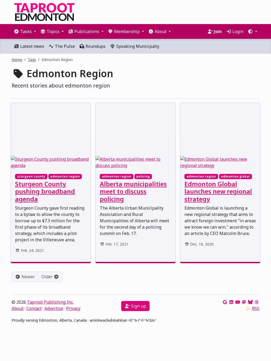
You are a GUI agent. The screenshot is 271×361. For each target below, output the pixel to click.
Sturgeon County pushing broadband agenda (45, 191)
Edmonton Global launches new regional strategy (218, 191)
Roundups (95, 46)
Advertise (53, 308)
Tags (32, 59)
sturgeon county (31, 176)
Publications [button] (86, 31)
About (18, 308)
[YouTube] (237, 302)
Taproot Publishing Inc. (50, 302)
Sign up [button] (138, 306)
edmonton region (65, 176)
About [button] (160, 31)
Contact (34, 308)
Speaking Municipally (137, 46)
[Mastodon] (244, 302)
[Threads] (256, 302)
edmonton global (235, 176)
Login (237, 31)
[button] (252, 31)
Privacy (73, 308)
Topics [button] (53, 31)
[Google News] (225, 302)
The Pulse (64, 46)
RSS (255, 308)
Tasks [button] (26, 31)
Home (17, 59)
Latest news (31, 46)
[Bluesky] (250, 302)
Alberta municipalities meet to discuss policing (133, 191)
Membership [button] (127, 31)
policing (143, 176)
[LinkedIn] (231, 302)
